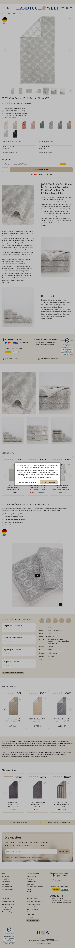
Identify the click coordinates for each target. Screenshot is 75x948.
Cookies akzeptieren (49, 482)
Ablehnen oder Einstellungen (28, 482)
